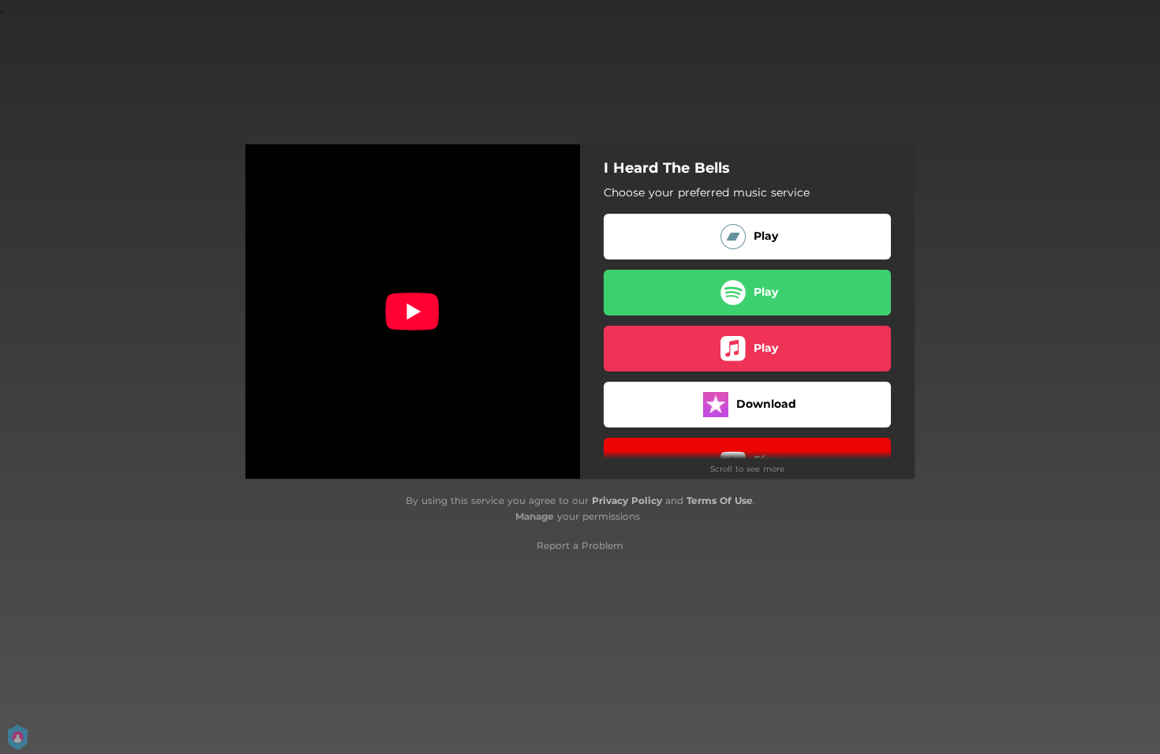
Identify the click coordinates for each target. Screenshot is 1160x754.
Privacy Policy (627, 500)
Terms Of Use (720, 500)
